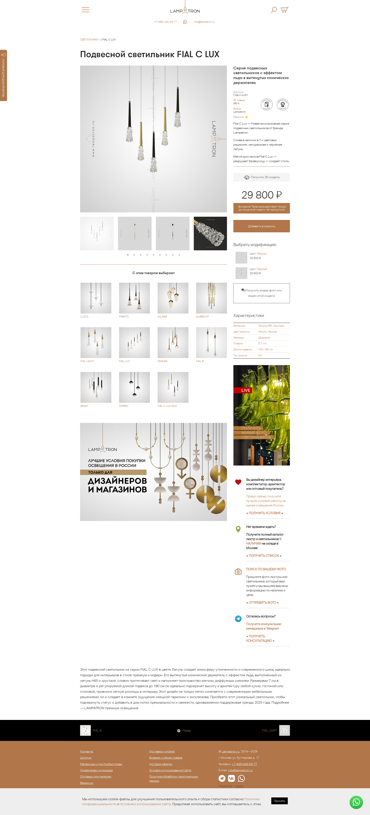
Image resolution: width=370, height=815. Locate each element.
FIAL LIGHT (269, 730)
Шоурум (85, 757)
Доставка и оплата (162, 751)
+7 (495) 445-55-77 (165, 21)
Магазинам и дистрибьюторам (101, 764)
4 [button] (147, 255)
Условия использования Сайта (170, 770)
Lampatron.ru (231, 751)
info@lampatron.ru (204, 21)
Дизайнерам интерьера (96, 770)
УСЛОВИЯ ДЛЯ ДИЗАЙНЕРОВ (3, 78)
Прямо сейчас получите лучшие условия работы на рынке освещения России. (266, 500)
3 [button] (141, 255)
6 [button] (160, 255)
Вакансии (86, 783)
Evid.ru (239, 786)
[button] (88, 139)
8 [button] (173, 255)
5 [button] (153, 255)
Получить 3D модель (265, 177)
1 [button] (128, 255)
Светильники (89, 39)
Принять (279, 801)
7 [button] (166, 255)
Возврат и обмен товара (165, 757)
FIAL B (97, 730)
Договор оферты (160, 764)
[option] (153, 139)
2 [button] (134, 255)
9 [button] (179, 255)
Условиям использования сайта (145, 804)
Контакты (86, 751)
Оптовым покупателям (95, 776)
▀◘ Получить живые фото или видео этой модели (262, 293)
